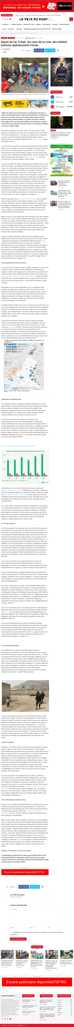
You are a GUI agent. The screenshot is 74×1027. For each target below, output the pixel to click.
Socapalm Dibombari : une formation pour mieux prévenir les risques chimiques (7, 963)
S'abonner (70, 106)
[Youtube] (10, 19)
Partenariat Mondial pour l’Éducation (15, 495)
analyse (19, 839)
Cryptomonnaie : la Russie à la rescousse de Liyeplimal (29, 1006)
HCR (32, 576)
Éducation (11, 37)
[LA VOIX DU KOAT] (6, 896)
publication (11, 327)
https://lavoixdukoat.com (16, 896)
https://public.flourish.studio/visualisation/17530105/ (18, 446)
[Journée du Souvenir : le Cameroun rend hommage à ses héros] (66, 954)
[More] (58, 50)
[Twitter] (7, 19)
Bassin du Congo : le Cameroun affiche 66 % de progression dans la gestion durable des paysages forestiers (65, 204)
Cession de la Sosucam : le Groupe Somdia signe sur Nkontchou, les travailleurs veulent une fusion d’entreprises (60, 135)
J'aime (71, 97)
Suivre (71, 102)
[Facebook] (2, 19)
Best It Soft (25, 1025)
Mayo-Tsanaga (38, 139)
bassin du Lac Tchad (31, 157)
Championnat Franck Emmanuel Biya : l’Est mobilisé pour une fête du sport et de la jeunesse (64, 193)
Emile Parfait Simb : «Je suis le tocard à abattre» (29, 1000)
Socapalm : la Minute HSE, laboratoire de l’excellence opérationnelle (64, 183)
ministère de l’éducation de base (12, 490)
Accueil (2, 33)
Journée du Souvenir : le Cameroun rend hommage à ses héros (30, 15)
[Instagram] (5, 19)
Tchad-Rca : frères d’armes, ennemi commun (28, 1012)
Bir (37, 725)
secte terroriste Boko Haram (27, 199)
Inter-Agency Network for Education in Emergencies (19, 276)
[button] (71, 19)
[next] (72, 15)
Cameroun (6, 612)
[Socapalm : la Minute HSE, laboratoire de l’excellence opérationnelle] (53, 182)
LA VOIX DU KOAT (6, 50)
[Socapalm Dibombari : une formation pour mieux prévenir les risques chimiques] (7, 954)
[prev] (69, 15)
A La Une (8, 33)
